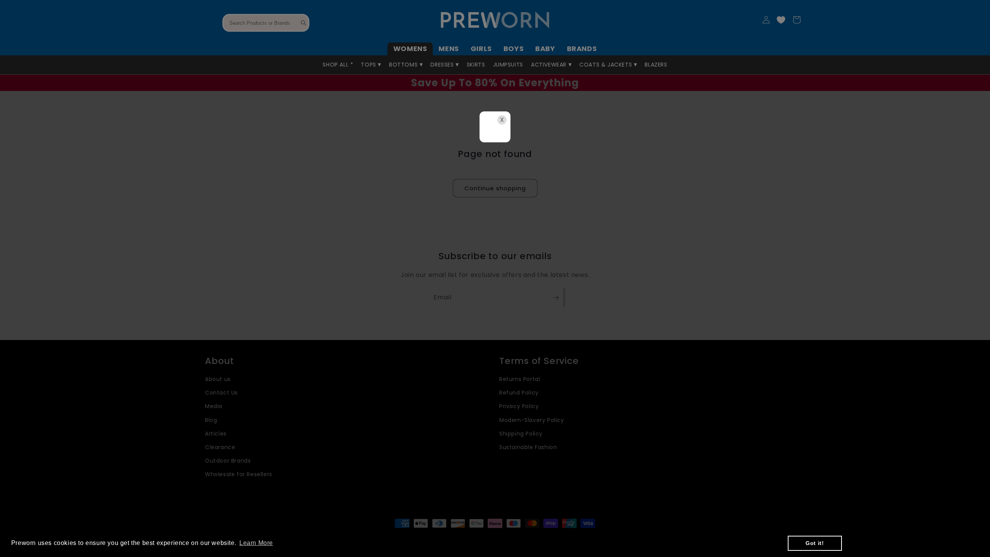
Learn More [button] (256, 543)
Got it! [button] (815, 543)
